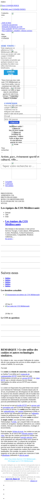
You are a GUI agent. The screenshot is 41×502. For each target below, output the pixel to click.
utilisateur (35, 413)
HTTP (14, 376)
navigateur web (8, 407)
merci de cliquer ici (13, 479)
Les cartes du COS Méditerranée (17, 310)
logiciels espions (27, 433)
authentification (9, 411)
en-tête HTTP (22, 405)
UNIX (14, 422)
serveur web (35, 405)
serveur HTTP (27, 378)
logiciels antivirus (26, 437)
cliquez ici (33, 481)
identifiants (6, 455)
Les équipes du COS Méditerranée (16, 223)
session (20, 411)
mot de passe (23, 455)
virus (2, 435)
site (21, 415)
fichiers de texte (18, 431)
